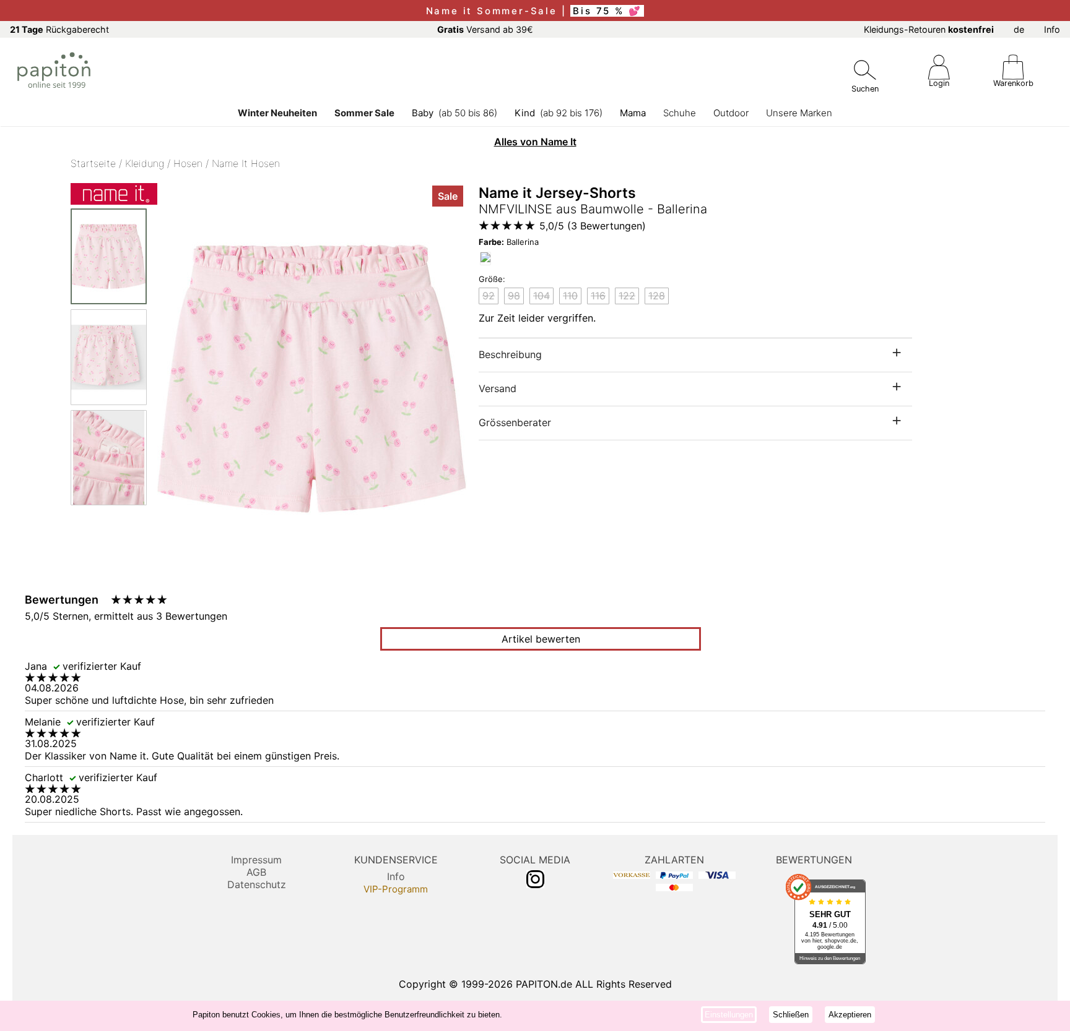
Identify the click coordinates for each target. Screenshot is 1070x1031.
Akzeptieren (850, 1014)
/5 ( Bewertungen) (592, 226)
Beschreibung (510, 354)
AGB (256, 872)
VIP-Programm (395, 889)
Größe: (492, 279)
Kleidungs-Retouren (929, 29)
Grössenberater (515, 422)
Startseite (93, 163)
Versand (497, 388)
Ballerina (509, 242)
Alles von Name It (535, 141)
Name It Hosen (246, 163)
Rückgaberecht (59, 29)
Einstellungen (729, 1014)
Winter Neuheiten (277, 113)
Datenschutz (256, 884)
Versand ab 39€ (485, 29)
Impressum (256, 859)
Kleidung (144, 163)
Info (1052, 29)
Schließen (791, 1014)
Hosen (187, 163)
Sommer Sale (364, 113)
